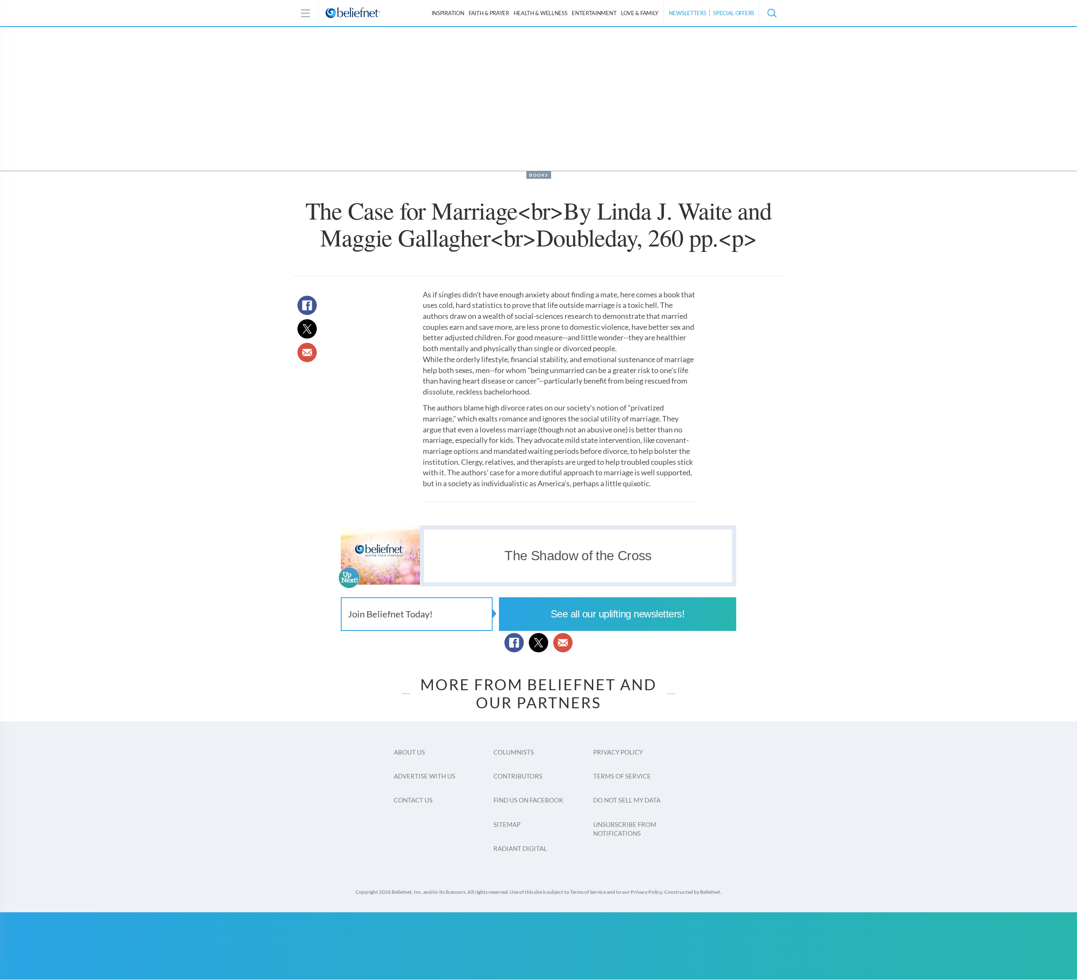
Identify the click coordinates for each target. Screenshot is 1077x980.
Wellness (541, 13)
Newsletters (687, 13)
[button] (772, 13)
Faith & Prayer (489, 13)
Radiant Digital (520, 848)
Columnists (513, 752)
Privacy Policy (618, 752)
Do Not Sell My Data (627, 800)
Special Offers (733, 13)
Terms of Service (622, 776)
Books (538, 174)
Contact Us (413, 800)
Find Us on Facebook (528, 800)
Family (639, 13)
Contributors (517, 776)
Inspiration (448, 13)
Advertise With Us (424, 776)
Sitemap (506, 824)
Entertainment (594, 13)
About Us (409, 752)
